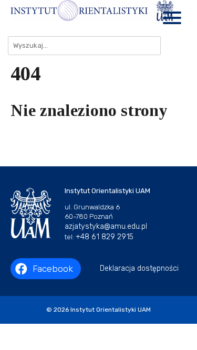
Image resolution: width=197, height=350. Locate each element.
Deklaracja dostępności (139, 268)
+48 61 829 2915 (104, 236)
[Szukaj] (173, 45)
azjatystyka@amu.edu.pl (106, 226)
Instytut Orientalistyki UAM (110, 309)
